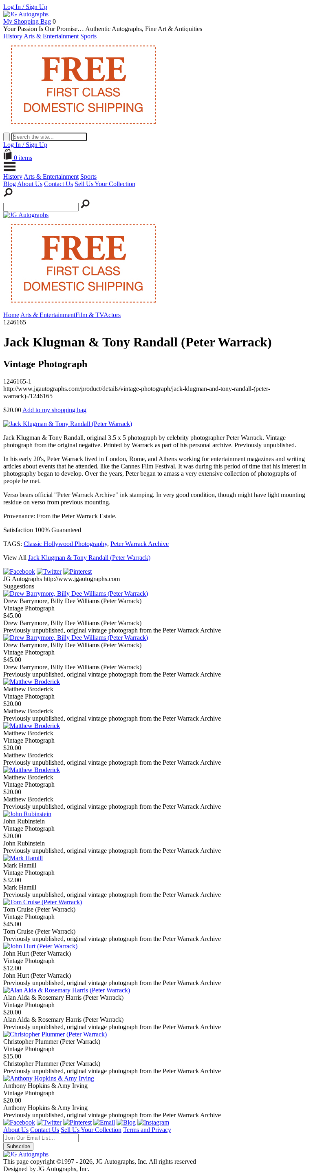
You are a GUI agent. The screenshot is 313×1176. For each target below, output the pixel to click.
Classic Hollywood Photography (65, 543)
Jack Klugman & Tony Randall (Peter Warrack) (89, 557)
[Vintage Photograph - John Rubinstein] (27, 813)
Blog (9, 183)
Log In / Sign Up (25, 6)
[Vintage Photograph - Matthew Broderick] (31, 681)
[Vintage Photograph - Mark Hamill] (23, 857)
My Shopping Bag (27, 21)
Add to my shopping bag (54, 409)
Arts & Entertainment (51, 36)
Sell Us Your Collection (105, 183)
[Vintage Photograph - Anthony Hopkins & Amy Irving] (48, 1078)
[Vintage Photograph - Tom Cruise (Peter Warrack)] (42, 902)
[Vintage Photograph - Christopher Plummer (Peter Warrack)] (55, 1034)
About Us (29, 183)
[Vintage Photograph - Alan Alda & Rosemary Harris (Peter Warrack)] (66, 990)
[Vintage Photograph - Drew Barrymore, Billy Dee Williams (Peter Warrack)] (75, 593)
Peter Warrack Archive (139, 543)
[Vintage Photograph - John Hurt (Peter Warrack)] (40, 946)
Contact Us (58, 183)
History (12, 36)
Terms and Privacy (147, 1129)
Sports (88, 36)
